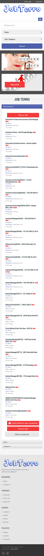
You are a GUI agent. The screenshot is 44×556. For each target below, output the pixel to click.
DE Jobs (6, 522)
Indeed (5, 515)
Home (5, 481)
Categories (6, 446)
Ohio (7, 298)
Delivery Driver (10, 387)
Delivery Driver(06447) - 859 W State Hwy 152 (20, 244)
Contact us (6, 484)
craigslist (6, 512)
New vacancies (8, 106)
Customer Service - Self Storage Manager (19, 132)
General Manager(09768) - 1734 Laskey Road (20, 376)
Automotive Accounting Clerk (15, 156)
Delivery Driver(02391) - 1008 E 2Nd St (18, 304)
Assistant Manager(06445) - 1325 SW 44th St (20, 218)
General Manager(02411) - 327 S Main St (18, 293)
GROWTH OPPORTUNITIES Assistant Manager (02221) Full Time (20, 399)
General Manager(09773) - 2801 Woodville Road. (21, 352)
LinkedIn (6, 536)
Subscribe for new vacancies (24, 423)
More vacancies (22, 434)
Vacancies (6, 495)
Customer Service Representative (16, 411)
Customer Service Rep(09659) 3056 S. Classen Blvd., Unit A (20, 206)
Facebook (6, 539)
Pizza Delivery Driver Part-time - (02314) (18, 328)
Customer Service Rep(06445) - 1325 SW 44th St (21, 193)
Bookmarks (39, 1)
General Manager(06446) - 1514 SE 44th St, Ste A (21, 231)
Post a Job (27, 1)
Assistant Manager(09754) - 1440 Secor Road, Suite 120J (20, 340)
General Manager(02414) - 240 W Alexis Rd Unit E (21, 315)
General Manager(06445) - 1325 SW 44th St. (20, 282)
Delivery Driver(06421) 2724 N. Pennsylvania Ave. (21, 167)
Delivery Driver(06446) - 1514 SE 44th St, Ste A (21, 257)
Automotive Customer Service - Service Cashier (21, 143)
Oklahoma (8, 125)
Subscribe (6, 502)
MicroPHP (14, 549)
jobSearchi (13, 472)
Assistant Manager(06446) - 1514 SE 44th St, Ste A (21, 271)
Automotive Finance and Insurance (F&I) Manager (21, 119)
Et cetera (8, 123)
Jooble (5, 519)
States (5, 442)
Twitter (5, 532)
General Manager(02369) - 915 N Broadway (19, 365)
